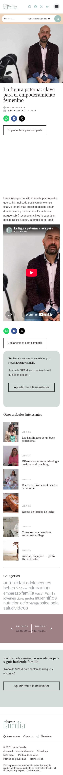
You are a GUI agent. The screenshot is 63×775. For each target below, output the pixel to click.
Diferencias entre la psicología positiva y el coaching (40, 463)
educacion (39, 587)
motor (29, 598)
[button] (56, 6)
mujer (40, 598)
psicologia (49, 603)
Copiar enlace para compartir (25, 130)
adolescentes (38, 582)
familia (28, 593)
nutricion (11, 603)
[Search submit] (57, 18)
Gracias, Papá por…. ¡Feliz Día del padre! (38, 557)
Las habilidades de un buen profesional (38, 439)
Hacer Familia (45, 593)
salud (8, 608)
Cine (25, 589)
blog (19, 588)
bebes (9, 588)
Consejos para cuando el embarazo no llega (37, 534)
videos (26, 432)
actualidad (14, 582)
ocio (24, 602)
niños (51, 598)
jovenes (9, 598)
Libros (20, 598)
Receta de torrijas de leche (38, 511)
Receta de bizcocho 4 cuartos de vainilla (39, 486)
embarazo (12, 593)
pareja (34, 603)
